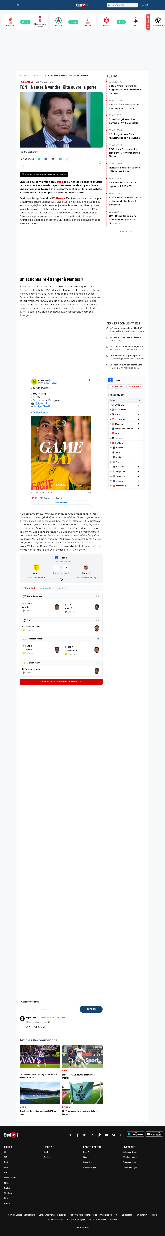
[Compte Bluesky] (113, 1135)
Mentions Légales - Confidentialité (21, 1215)
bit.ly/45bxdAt (42, 406)
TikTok (91, 1219)
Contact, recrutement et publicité (52, 1215)
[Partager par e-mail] (22, 166)
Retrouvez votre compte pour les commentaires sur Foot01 (94, 1215)
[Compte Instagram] (84, 1135)
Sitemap (113, 1219)
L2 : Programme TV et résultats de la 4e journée (124, 136)
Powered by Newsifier (82, 1227)
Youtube (70, 1219)
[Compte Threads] (120, 1135)
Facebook (102, 1219)
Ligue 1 (58, 181)
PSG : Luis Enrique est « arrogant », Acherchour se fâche (124, 153)
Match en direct (57, 1219)
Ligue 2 (66, 1107)
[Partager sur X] (53, 159)
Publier (91, 1009)
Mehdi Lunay (31, 152)
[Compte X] (70, 1135)
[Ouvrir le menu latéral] (18, 5)
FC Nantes (27, 81)
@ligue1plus (42, 403)
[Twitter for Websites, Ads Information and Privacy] (90, 493)
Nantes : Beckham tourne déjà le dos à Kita (124, 169)
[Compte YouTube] (106, 1135)
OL (21, 1070)
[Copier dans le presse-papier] (67, 159)
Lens (64, 1070)
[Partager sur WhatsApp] (38, 159)
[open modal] (146, 5)
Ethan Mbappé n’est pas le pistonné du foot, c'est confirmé (125, 201)
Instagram (81, 1219)
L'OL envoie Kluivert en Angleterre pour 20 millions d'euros (125, 90)
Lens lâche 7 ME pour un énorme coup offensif (124, 106)
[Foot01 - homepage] (82, 5)
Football (154, 1215)
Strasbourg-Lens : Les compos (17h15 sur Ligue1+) (125, 121)
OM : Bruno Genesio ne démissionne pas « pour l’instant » (123, 220)
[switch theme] (142, 5)
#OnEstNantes (40, 412)
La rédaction (127, 1215)
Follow (54, 383)
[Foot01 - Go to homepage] (11, 1135)
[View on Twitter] (89, 382)
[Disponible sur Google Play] (135, 1134)
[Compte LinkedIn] (92, 1135)
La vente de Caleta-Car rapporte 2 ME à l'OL (123, 184)
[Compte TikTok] (99, 1135)
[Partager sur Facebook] (45, 159)
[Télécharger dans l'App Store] (154, 1134)
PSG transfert (141, 1215)
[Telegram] (60, 159)
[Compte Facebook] (77, 1135)
